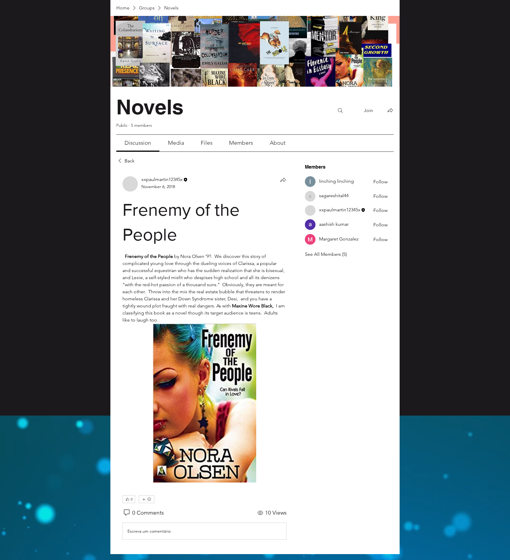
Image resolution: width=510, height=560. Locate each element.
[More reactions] (146, 340)
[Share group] (390, 110)
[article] (204, 270)
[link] (138, 142)
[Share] (283, 179)
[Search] (340, 110)
